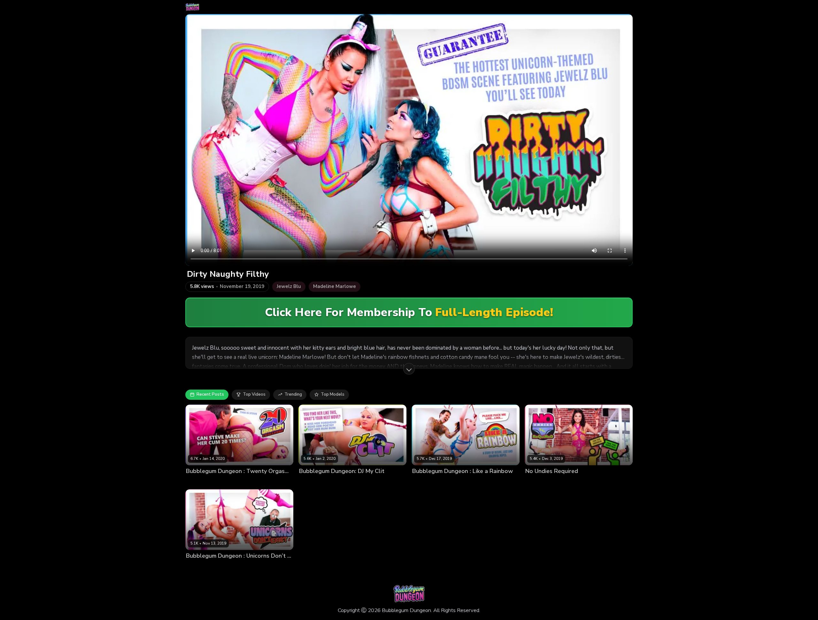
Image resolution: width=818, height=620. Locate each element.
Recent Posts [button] (210, 394)
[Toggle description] (409, 369)
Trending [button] (293, 394)
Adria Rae (196, 567)
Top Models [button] (332, 394)
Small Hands (341, 482)
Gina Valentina (540, 482)
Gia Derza (196, 482)
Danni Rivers (425, 482)
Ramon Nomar (572, 482)
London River (312, 482)
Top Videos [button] (254, 394)
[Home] (192, 7)
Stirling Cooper (223, 567)
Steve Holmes (222, 482)
